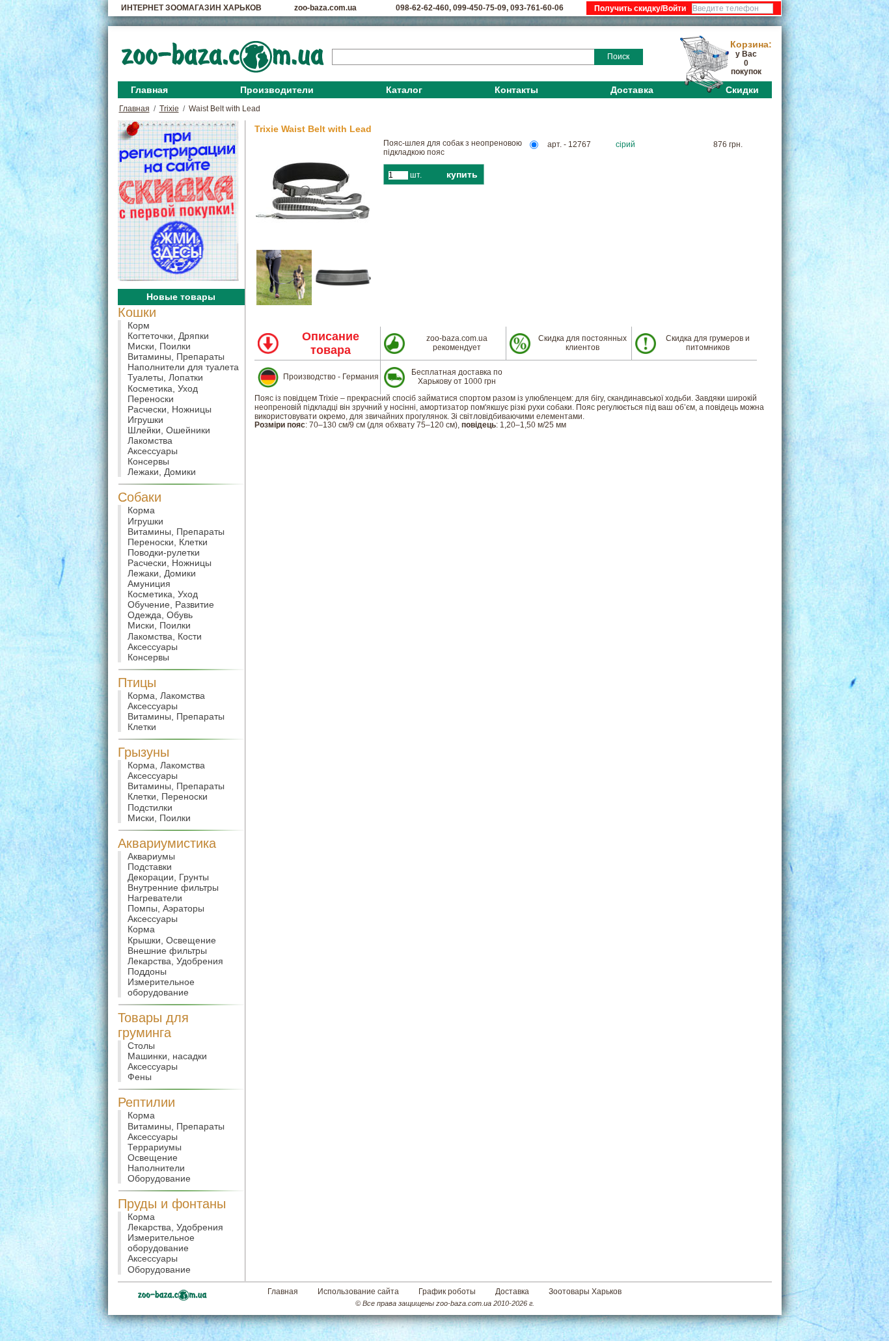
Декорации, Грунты (168, 877)
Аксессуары (153, 451)
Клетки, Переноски (168, 796)
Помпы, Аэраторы (166, 908)
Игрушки (145, 419)
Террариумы (155, 1147)
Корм (139, 325)
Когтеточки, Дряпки (168, 336)
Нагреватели (155, 898)
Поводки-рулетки (164, 552)
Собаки (139, 497)
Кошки (137, 312)
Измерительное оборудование (161, 987)
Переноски (151, 399)
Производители (277, 90)
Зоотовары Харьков (585, 1291)
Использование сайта (358, 1291)
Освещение (153, 1157)
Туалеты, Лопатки (165, 377)
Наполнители (156, 1168)
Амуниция (149, 583)
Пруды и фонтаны (172, 1204)
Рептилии (146, 1102)
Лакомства (150, 440)
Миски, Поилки (159, 346)
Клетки (142, 727)
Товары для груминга (153, 1025)
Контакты (516, 90)
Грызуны (143, 752)
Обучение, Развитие (171, 604)
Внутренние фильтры (173, 887)
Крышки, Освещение (172, 940)
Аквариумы (151, 856)
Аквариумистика (167, 843)
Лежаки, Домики (162, 472)
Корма (141, 510)
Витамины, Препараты (176, 356)
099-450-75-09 (479, 7)
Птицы (137, 682)
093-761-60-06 (537, 7)
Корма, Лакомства (166, 695)
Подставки (150, 866)
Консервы (148, 461)
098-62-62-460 (422, 7)
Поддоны (147, 971)
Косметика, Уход (163, 388)
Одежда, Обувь (160, 615)
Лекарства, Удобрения (175, 961)
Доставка (631, 90)
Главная (149, 90)
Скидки (742, 90)
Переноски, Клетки (168, 542)
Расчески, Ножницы (170, 409)
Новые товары (180, 296)
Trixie (169, 108)
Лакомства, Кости (165, 636)
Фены (140, 1077)
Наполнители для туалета (183, 367)
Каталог (404, 90)
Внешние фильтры (167, 950)
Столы (141, 1045)
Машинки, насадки (167, 1056)
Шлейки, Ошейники (169, 430)
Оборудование (159, 1178)
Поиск (618, 56)
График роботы (447, 1291)
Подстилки (150, 807)
